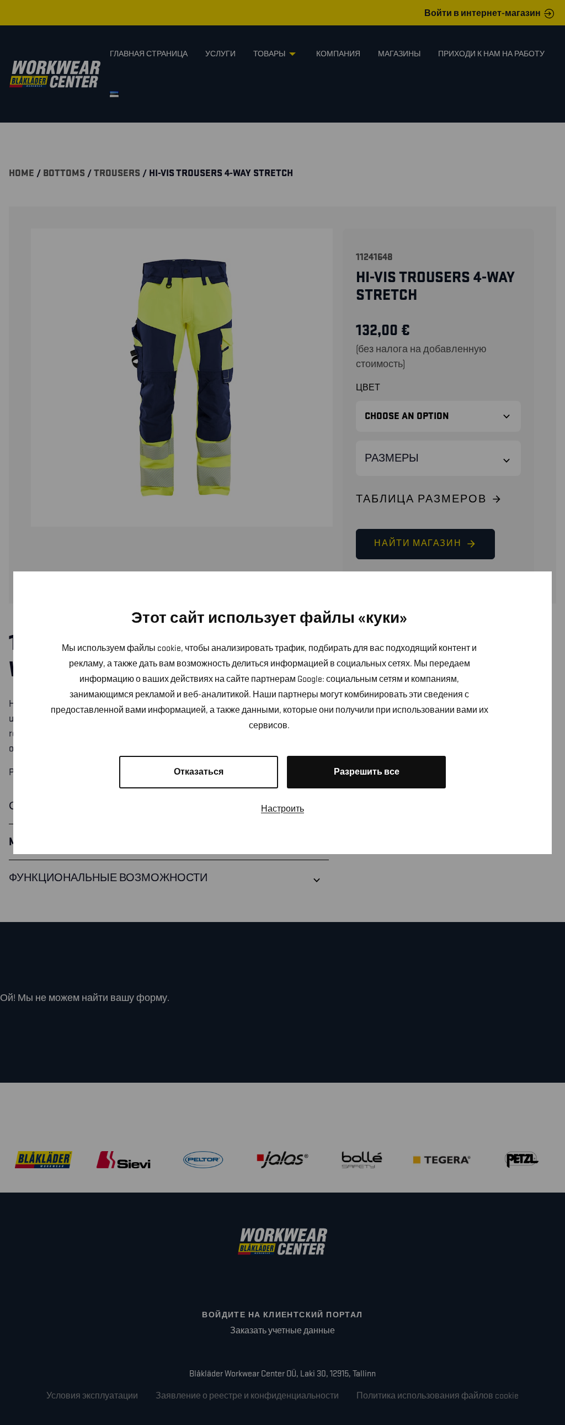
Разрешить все (366, 772)
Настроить (282, 809)
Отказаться (198, 772)
